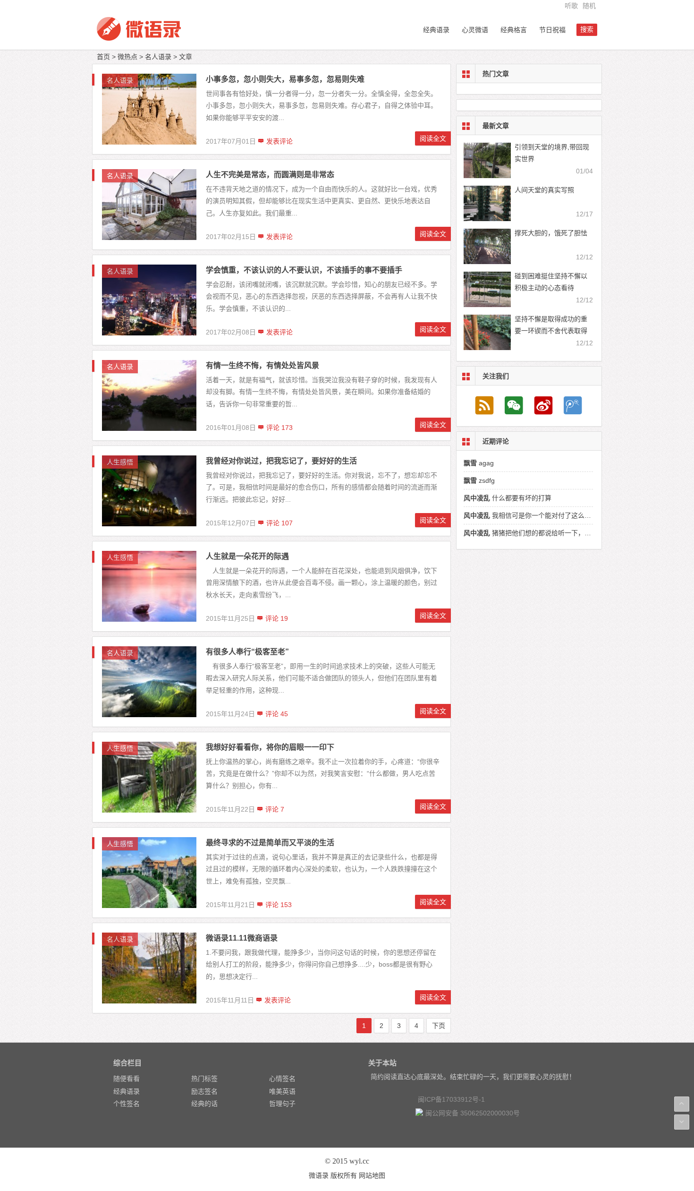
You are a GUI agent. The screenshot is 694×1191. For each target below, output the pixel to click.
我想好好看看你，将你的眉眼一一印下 (270, 747)
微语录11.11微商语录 (242, 938)
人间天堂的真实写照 (544, 190)
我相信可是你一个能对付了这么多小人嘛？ (541, 515)
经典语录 (436, 30)
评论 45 (275, 714)
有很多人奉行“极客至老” (247, 652)
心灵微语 (475, 30)
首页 (103, 56)
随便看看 (126, 1078)
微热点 (127, 56)
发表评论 (278, 141)
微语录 (319, 1175)
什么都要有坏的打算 (507, 498)
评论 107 (278, 523)
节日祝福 (552, 30)
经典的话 (204, 1103)
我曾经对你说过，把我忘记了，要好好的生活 (281, 461)
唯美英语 (282, 1091)
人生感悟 (120, 462)
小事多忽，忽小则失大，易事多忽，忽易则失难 (285, 79)
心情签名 (282, 1078)
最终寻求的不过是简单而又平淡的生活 (270, 843)
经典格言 (513, 30)
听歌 (571, 5)
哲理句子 (282, 1103)
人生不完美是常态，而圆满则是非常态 (270, 175)
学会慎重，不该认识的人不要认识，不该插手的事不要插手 (304, 270)
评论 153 (277, 904)
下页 (438, 1025)
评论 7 (273, 809)
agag (479, 463)
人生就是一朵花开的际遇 (247, 556)
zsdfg (479, 480)
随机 (589, 5)
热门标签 (204, 1078)
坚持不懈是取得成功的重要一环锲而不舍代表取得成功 (551, 330)
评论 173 (278, 427)
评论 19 (275, 618)
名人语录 (158, 56)
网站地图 (372, 1175)
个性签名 (126, 1103)
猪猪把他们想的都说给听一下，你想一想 (537, 533)
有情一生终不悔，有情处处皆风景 (262, 365)
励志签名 (204, 1091)
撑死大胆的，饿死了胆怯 (551, 233)
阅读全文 (433, 138)
